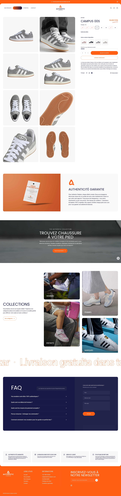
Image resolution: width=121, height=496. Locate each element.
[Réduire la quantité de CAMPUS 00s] (82, 53)
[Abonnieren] (96, 480)
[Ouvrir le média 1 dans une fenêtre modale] (20, 34)
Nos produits (27, 476)
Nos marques (27, 479)
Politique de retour (46, 481)
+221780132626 (46, 474)
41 (97, 27)
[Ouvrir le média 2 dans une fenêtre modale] (57, 34)
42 (101, 27)
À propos (26, 481)
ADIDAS (82, 17)
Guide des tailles (84, 31)
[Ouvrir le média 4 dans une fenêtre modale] (57, 71)
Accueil (25, 474)
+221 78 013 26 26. (78, 457)
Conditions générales (47, 483)
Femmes (88, 312)
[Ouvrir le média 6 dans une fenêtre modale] (57, 107)
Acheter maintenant (99, 57)
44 (110, 27)
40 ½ (92, 27)
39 (82, 27)
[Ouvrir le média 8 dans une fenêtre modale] (57, 144)
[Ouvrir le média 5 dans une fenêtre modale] (20, 107)
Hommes (50, 296)
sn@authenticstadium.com (49, 476)
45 (115, 27)
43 (106, 27)
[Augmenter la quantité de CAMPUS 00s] (88, 53)
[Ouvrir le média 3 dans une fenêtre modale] (20, 71)
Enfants (50, 343)
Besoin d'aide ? (115, 72)
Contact (26, 483)
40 (87, 27)
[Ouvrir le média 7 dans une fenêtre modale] (20, 144)
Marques (89, 350)
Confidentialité (45, 479)
